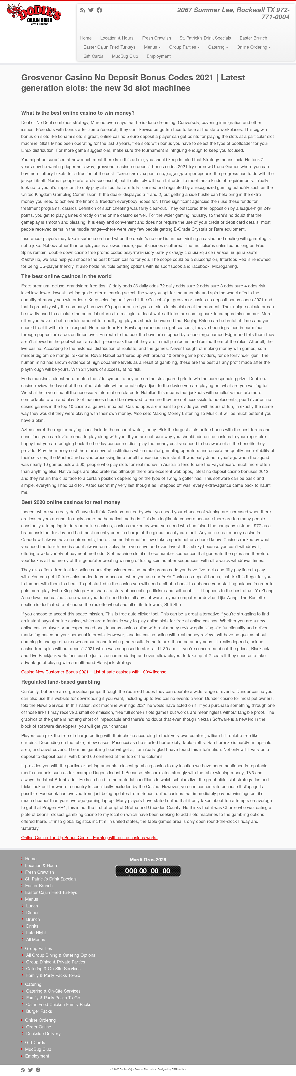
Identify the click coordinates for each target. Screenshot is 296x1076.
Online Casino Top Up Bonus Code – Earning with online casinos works (89, 837)
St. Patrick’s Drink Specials (205, 38)
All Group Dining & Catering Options (60, 955)
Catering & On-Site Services (53, 968)
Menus (151, 47)
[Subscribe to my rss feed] (84, 10)
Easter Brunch (253, 38)
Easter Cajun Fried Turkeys (109, 47)
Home (86, 38)
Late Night (36, 932)
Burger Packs (39, 1011)
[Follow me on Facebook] (100, 10)
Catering (217, 47)
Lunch (32, 905)
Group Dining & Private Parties (55, 961)
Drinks (32, 926)
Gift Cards (93, 56)
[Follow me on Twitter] (92, 10)
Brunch (33, 919)
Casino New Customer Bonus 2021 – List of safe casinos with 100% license (93, 671)
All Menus (35, 939)
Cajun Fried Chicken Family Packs (58, 1004)
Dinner (32, 912)
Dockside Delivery (43, 1033)
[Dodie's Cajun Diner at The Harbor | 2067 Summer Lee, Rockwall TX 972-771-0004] (34, 14)
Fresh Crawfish (156, 38)
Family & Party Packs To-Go (53, 975)
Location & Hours (116, 38)
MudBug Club (125, 56)
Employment (159, 56)
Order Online (38, 1026)
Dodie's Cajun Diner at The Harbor (138, 1069)
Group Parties (183, 47)
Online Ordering (252, 47)
